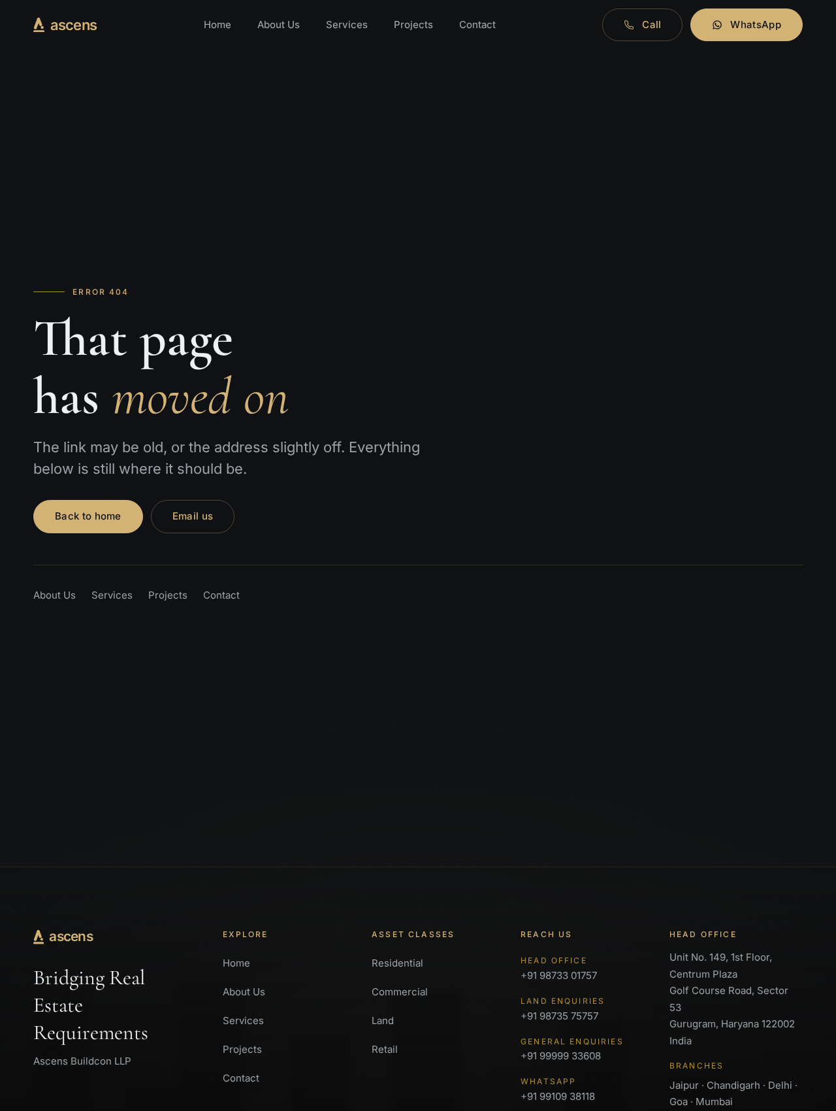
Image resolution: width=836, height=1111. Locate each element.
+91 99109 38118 (558, 1089)
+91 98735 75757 (563, 1009)
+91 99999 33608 (572, 1049)
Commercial (400, 992)
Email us (192, 516)
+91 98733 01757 (559, 968)
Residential (397, 963)
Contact (477, 24)
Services (347, 24)
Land (383, 1020)
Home (217, 24)
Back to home (88, 516)
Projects (413, 24)
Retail (385, 1049)
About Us (278, 24)
